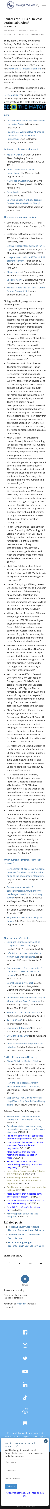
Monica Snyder (38, 34)
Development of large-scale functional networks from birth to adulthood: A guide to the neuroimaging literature (26, 872)
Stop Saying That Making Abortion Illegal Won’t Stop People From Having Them (26, 1101)
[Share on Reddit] (30, 1263)
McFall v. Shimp (14, 154)
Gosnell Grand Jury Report (20, 982)
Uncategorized (22, 34)
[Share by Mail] (41, 1263)
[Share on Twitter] (19, 1263)
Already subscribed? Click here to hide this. (25, 1494)
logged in (21, 1303)
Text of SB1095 (14, 1020)
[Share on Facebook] (9, 1263)
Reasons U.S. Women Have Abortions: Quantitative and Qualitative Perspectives (25, 135)
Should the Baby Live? (18, 1035)
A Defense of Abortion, (18, 180)
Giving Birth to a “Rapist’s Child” (22, 1061)
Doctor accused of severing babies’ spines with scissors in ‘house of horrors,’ (24, 972)
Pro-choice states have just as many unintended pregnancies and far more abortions (26, 1129)
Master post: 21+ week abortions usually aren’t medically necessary (23, 1118)
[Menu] (42, 5)
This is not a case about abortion (23, 1012)
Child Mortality (14, 279)
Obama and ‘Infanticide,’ (19, 1028)
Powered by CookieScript (25, 1506)
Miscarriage (13, 272)
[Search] (36, 5)
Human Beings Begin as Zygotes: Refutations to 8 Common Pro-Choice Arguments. (25, 1180)
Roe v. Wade (13, 192)
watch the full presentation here (25, 68)
